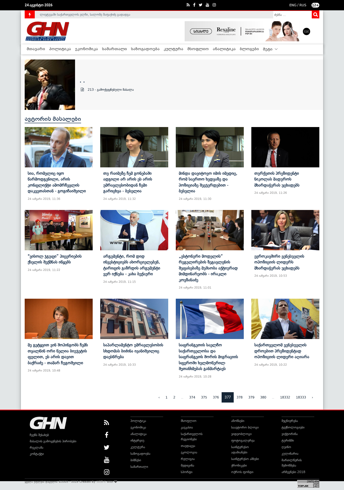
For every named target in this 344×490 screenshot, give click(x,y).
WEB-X (101, 481)
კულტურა (173, 49)
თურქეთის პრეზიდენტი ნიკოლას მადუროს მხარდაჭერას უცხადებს (276, 179)
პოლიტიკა (60, 49)
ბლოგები (249, 49)
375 (204, 397)
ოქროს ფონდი (242, 472)
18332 (285, 397)
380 (263, 397)
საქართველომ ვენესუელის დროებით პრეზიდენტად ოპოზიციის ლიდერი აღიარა (281, 350)
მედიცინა (187, 465)
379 (251, 397)
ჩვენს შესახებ (39, 435)
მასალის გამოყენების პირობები (53, 441)
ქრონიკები (239, 465)
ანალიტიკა (224, 49)
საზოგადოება (145, 49)
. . (82, 80)
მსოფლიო (198, 49)
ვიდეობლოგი (241, 434)
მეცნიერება (290, 421)
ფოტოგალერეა (243, 440)
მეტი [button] (268, 49)
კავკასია (187, 427)
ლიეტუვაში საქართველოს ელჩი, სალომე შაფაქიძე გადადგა (85, 14)
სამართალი (114, 49)
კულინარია (290, 453)
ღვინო (286, 447)
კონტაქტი (37, 454)
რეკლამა (36, 447)
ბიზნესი (135, 460)
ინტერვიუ (137, 440)
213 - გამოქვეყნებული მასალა (111, 89)
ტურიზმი (288, 440)
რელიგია (188, 459)
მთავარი (36, 49)
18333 (301, 397)
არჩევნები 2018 (293, 472)
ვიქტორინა (290, 434)
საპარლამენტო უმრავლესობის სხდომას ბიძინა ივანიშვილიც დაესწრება (133, 350)
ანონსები (237, 421)
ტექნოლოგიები (293, 427)
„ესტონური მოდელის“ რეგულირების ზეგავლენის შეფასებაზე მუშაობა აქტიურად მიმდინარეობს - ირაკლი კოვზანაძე (208, 268)
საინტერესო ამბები (245, 459)
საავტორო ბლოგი (245, 427)
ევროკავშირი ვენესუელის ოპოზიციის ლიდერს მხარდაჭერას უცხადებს (279, 262)
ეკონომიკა (86, 49)
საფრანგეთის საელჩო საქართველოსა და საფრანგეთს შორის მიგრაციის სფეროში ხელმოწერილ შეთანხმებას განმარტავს (208, 356)
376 (216, 397)
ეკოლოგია (189, 452)
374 (192, 397)
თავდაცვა (188, 446)
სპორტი (186, 472)
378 (239, 397)
